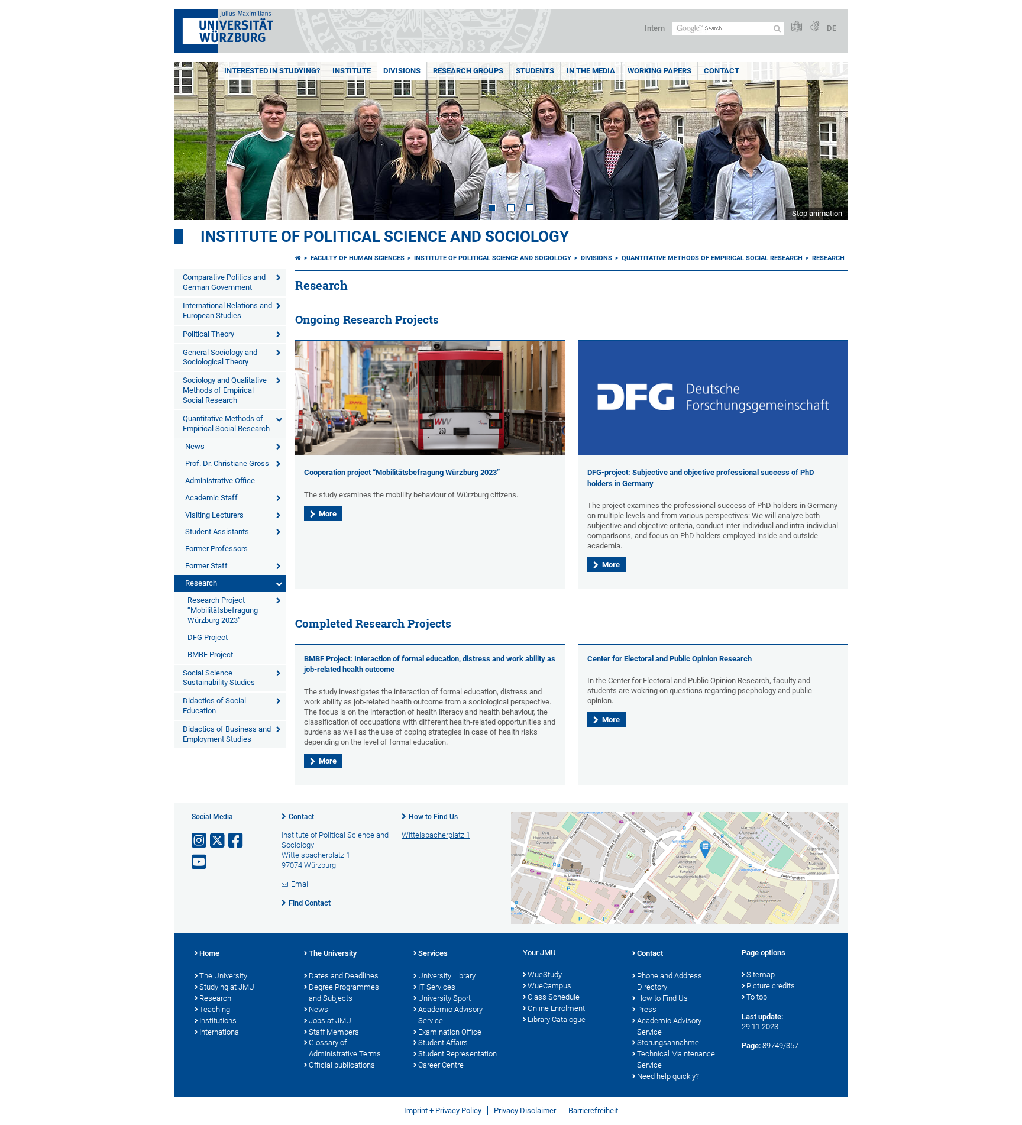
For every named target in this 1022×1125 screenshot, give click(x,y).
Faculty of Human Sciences (358, 258)
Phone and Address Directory (669, 981)
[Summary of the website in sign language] (814, 27)
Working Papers (659, 70)
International (220, 1031)
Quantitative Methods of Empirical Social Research (226, 423)
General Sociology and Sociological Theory (220, 357)
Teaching (214, 1009)
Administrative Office (220, 480)
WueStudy (545, 974)
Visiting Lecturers (214, 514)
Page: (751, 1045)
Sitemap (760, 974)
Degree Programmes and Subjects (344, 992)
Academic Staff (211, 497)
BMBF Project (210, 654)
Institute (351, 70)
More (328, 513)
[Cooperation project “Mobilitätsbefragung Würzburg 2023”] (430, 452)
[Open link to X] (218, 840)
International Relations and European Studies (227, 310)
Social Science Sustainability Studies (219, 677)
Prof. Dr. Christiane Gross (227, 463)
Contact (721, 70)
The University (223, 975)
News (195, 446)
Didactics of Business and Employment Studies (227, 734)
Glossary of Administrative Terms (345, 1048)
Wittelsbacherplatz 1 (436, 834)
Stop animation (817, 213)
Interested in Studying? (272, 70)
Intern (655, 28)
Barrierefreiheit (593, 1110)
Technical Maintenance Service (676, 1059)
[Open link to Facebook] (236, 840)
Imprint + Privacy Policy (442, 1110)
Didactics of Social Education (214, 705)
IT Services (436, 986)
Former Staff (206, 565)
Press (646, 1009)
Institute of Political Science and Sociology (384, 236)
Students (535, 70)
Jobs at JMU (330, 1020)
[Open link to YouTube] (200, 862)
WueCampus (549, 985)
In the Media (591, 70)
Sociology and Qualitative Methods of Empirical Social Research (225, 390)
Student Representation (457, 1053)
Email (300, 884)
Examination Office (449, 1031)
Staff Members (334, 1031)
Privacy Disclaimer (525, 1110)
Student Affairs (443, 1042)
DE (831, 28)
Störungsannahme (668, 1042)
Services (433, 953)
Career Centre (441, 1065)
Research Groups (468, 70)
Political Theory (208, 333)
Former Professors (216, 548)
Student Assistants (217, 531)
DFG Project (207, 637)
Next (827, 141)
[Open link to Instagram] (200, 840)
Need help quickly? (668, 1076)
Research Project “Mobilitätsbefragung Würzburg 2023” (222, 610)
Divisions (402, 70)
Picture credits (770, 985)
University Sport (444, 998)
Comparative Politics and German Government (224, 282)
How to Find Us (433, 817)
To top (756, 997)
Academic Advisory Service (450, 1015)
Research (201, 582)
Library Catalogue (557, 1019)
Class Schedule (554, 997)
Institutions (218, 1020)
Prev (194, 141)
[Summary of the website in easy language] (796, 27)
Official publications (342, 1065)
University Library (447, 975)
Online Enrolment (556, 1008)
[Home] (298, 258)
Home (209, 953)
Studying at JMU (226, 986)
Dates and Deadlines (344, 975)
